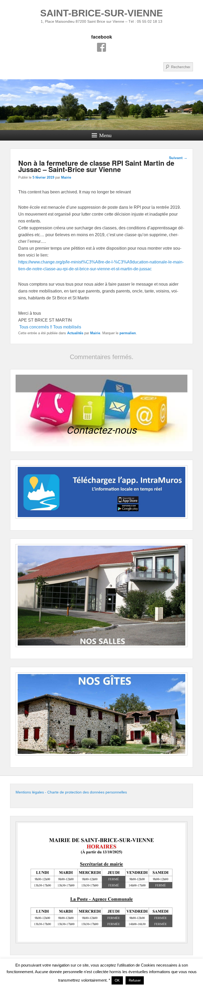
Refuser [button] (135, 980)
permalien (127, 333)
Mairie (66, 177)
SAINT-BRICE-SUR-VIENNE (101, 13)
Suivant (178, 158)
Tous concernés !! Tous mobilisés (50, 327)
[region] (101, 410)
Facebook (101, 47)
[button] (101, 410)
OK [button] (117, 980)
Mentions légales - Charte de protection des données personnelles (71, 792)
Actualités (75, 333)
